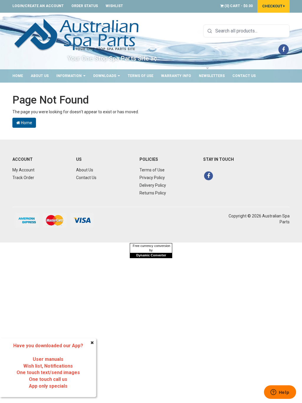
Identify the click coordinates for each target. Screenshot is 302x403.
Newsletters (212, 76)
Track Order (23, 177)
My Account (23, 170)
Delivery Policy (152, 185)
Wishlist (114, 6)
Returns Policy (152, 193)
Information (69, 76)
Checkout (272, 6)
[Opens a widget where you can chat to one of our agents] (280, 392)
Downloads (105, 76)
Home (17, 76)
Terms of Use (140, 76)
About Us (40, 76)
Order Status (84, 6)
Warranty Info (176, 76)
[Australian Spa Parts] (77, 34)
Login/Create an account (38, 6)
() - (238, 6)
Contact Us (244, 76)
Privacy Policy (152, 177)
